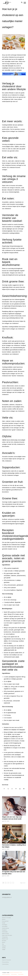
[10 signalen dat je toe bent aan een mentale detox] (14, 860)
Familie (3, 922)
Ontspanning (4, 937)
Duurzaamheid (5, 921)
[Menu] (24, 2)
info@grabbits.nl (6, 897)
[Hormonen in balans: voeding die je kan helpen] (14, 834)
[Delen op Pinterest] (16, 789)
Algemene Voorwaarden (6, 959)
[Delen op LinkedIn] (20, 789)
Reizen (3, 942)
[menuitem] (21, 2)
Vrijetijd (3, 949)
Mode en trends (5, 933)
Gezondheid (4, 926)
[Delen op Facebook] (4, 789)
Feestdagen (4, 924)
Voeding (3, 947)
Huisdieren (4, 930)
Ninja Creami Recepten (7, 935)
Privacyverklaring (5, 962)
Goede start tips (5, 928)
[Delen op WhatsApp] (12, 789)
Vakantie (4, 945)
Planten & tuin (5, 938)
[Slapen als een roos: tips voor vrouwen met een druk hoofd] (14, 806)
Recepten (4, 940)
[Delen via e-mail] (24, 789)
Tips (3, 944)
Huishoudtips (5, 931)
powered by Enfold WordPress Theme (16, 972)
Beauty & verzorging (6, 917)
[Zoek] (21, 2)
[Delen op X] (8, 789)
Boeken (3, 919)
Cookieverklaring (5, 964)
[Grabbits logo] (11, 2)
